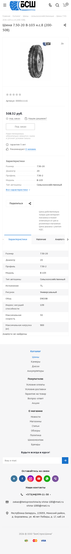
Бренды (35, 444)
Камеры (35, 361)
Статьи (35, 426)
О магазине (35, 410)
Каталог (35, 351)
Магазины (35, 421)
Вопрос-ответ (35, 398)
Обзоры (35, 430)
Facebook (22, 478)
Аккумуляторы (35, 370)
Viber (55, 478)
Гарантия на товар (35, 393)
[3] (13, 94)
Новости (35, 416)
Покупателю (35, 378)
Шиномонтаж (35, 439)
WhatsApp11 (47, 478)
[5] (20, 94)
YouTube (39, 478)
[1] (7, 94)
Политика (35, 435)
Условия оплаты (35, 384)
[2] (10, 94)
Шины (35, 357)
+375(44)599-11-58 (37, 494)
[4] (16, 94)
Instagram (30, 478)
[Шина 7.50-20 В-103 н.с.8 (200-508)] (35, 61)
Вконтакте (14, 478)
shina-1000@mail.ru (38, 505)
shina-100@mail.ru (53, 501)
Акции (35, 403)
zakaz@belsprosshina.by (27, 501)
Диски (35, 366)
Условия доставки (35, 389)
